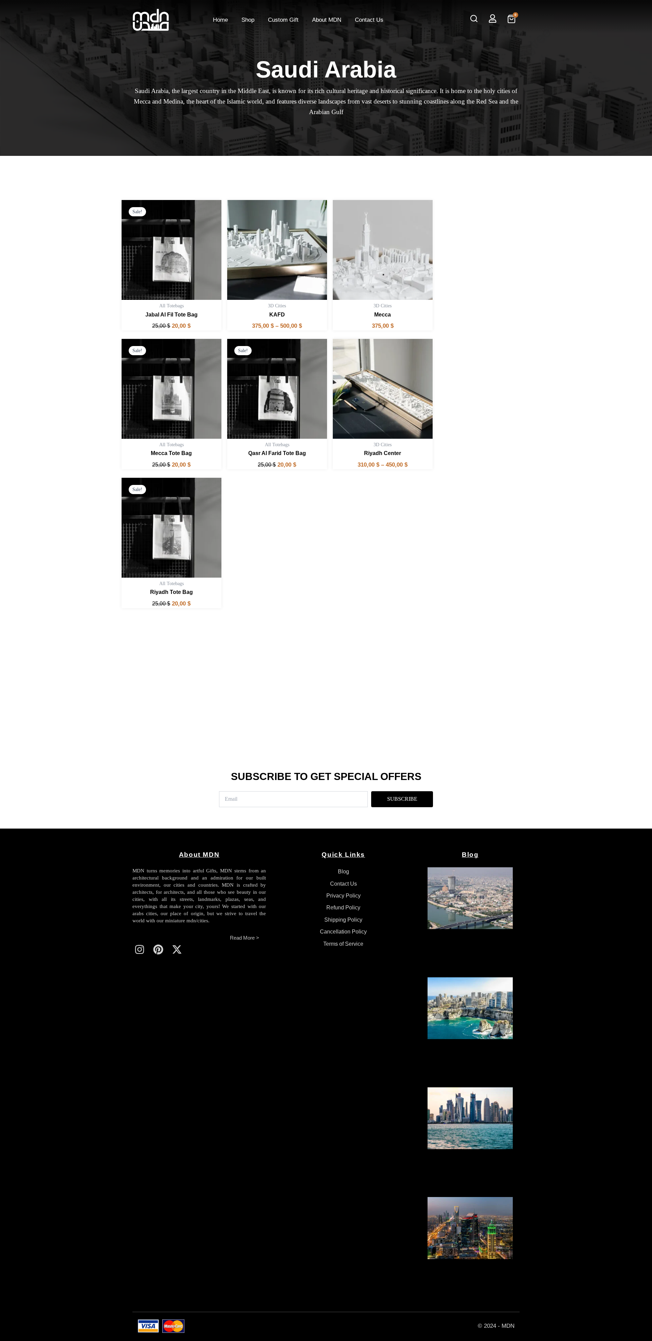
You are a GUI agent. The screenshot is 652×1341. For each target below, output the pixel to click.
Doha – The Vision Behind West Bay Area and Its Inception (467, 1173)
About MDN (326, 20)
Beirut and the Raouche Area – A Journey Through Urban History (469, 1063)
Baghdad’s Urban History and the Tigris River (466, 953)
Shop (247, 20)
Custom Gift (283, 20)
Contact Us (369, 20)
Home (220, 20)
